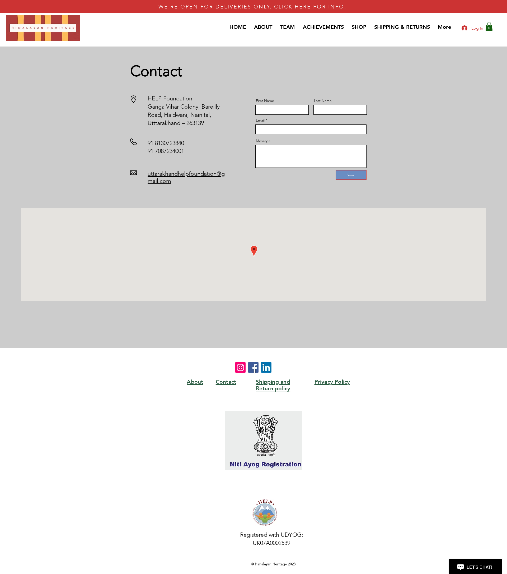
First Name (265, 101)
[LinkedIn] (266, 367)
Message (263, 141)
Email (260, 120)
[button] (489, 26)
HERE (303, 6)
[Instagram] (240, 367)
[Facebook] (253, 367)
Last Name (323, 101)
